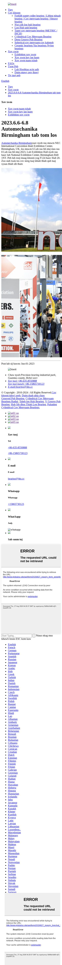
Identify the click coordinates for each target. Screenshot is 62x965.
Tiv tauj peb (14, 75)
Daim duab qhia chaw (33, 395)
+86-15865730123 (17, 453)
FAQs (11, 63)
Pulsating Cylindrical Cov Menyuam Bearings (29, 406)
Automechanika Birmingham (16, 143)
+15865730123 (16, 504)
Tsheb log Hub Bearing (31, 401)
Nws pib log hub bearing (28, 24)
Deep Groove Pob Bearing (28, 39)
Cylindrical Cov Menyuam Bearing (33, 36)
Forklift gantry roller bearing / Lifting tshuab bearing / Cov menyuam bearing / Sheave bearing (38, 18)
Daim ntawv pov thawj (27, 72)
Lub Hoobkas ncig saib (27, 69)
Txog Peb (13, 66)
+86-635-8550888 (17, 447)
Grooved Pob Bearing (12, 398)
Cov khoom (14, 12)
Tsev (10, 9)
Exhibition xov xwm (25, 54)
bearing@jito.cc (16, 478)
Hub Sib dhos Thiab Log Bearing (28, 404)
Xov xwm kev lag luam (27, 57)
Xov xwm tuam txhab (26, 60)
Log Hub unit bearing (26, 27)
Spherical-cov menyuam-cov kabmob (34, 42)
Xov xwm (13, 51)
